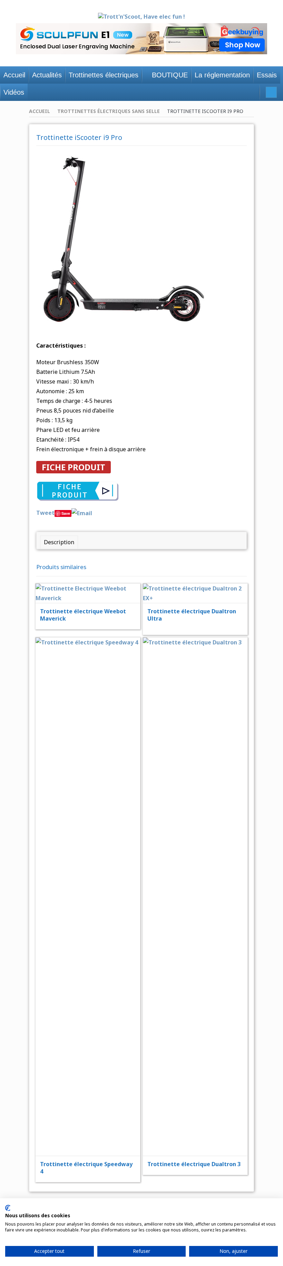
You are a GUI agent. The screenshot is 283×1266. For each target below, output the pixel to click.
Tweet (45, 513)
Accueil (39, 111)
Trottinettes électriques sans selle (108, 111)
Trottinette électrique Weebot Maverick (83, 614)
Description (59, 542)
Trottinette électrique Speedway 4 (86, 1167)
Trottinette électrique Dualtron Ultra (191, 614)
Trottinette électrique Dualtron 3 (194, 1164)
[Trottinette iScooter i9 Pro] (123, 239)
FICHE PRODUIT (73, 467)
